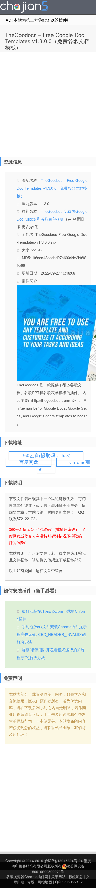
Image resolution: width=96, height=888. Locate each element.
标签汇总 (76, 876)
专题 (31, 881)
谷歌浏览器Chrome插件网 (27, 876)
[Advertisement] (48, 103)
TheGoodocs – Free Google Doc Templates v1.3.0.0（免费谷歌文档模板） (47, 41)
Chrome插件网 (24, 7)
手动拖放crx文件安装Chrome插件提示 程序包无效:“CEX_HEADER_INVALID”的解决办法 (52, 634)
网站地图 (45, 881)
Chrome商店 (63, 466)
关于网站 (58, 876)
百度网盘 (28, 462)
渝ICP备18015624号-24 (63, 860)
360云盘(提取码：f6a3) (46, 455)
